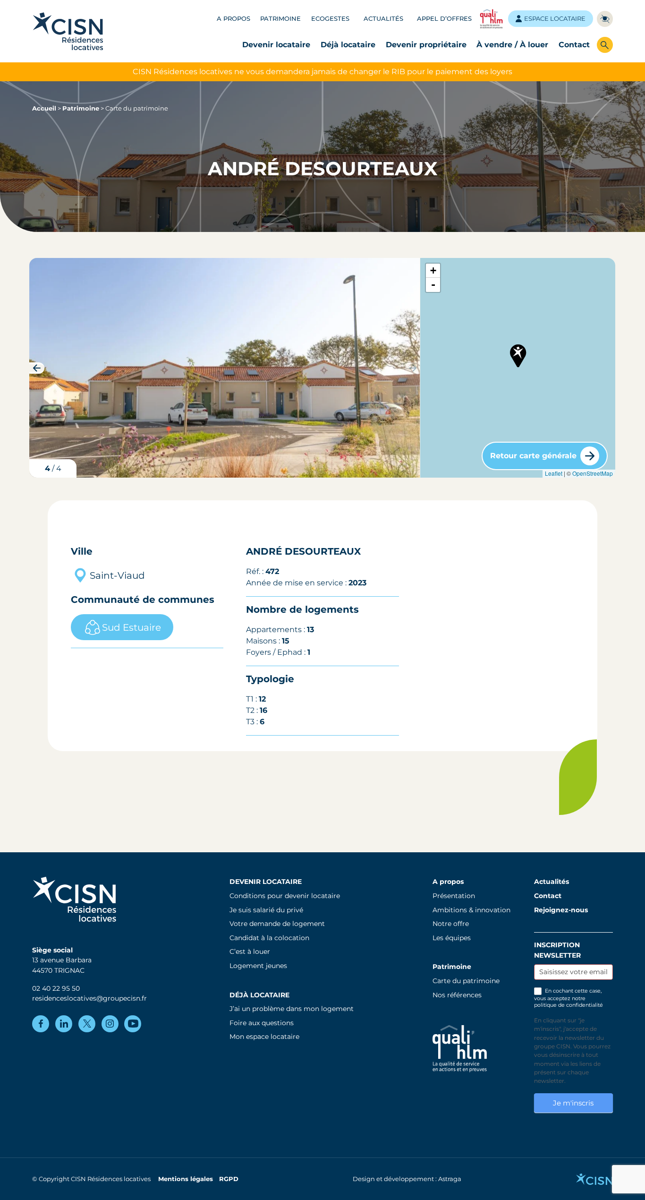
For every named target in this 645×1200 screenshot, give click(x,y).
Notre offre (451, 923)
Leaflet (553, 473)
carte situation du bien (516, 367)
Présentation (454, 895)
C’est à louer (249, 951)
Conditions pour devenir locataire (284, 895)
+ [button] (433, 270)
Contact (574, 44)
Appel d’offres (444, 18)
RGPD (228, 1179)
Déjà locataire (348, 44)
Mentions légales (185, 1179)
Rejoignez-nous (561, 910)
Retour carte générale (533, 455)
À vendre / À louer (512, 44)
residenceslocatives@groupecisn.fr (89, 998)
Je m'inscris (573, 1102)
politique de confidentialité (568, 1005)
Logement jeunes (258, 965)
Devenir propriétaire (426, 44)
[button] (412, 368)
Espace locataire (555, 18)
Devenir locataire (276, 44)
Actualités (383, 18)
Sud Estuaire (131, 627)
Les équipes (452, 938)
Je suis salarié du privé (266, 910)
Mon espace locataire (264, 1036)
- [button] (433, 285)
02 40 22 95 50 (56, 988)
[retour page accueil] (68, 30)
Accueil (44, 108)
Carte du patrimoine (466, 981)
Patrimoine (280, 18)
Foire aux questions (261, 1023)
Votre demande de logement (277, 923)
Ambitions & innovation (471, 910)
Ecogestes (330, 18)
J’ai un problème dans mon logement (291, 1008)
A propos (233, 18)
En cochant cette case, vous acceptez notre (568, 998)
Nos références (457, 995)
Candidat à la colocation (269, 938)
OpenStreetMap (592, 473)
